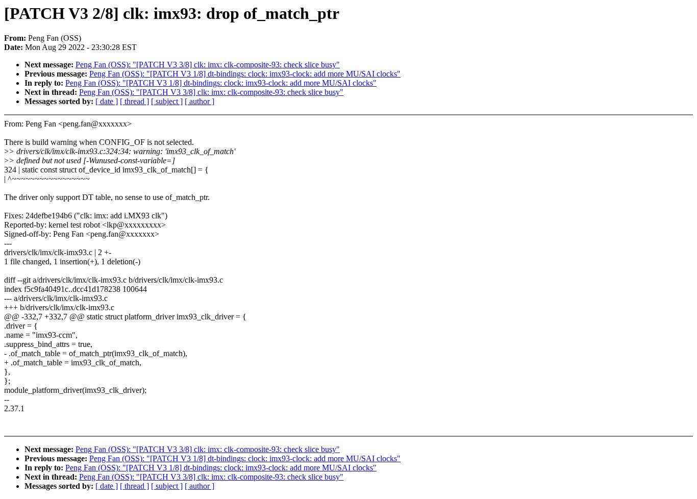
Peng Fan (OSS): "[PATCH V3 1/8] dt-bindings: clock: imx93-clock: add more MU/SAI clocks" (245, 73)
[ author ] (199, 101)
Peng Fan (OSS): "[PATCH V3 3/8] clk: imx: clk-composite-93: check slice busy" (208, 64)
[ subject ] (167, 101)
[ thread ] (134, 101)
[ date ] (106, 101)
